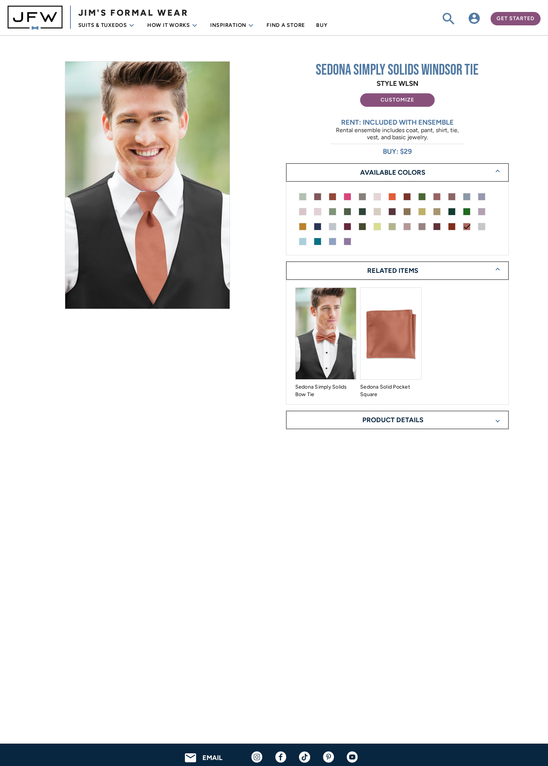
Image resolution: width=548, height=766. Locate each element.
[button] (397, 100)
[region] (150, 186)
